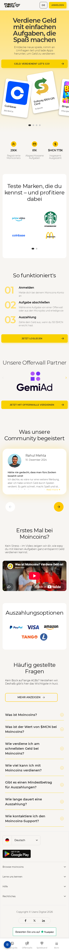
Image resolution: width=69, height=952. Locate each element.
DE (43, 5)
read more (52, 489)
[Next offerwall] (66, 378)
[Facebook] (25, 920)
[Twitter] (34, 920)
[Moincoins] (14, 5)
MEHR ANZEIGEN (28, 697)
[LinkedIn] (43, 920)
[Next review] (59, 507)
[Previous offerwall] (3, 378)
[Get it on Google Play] (17, 854)
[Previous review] (10, 507)
